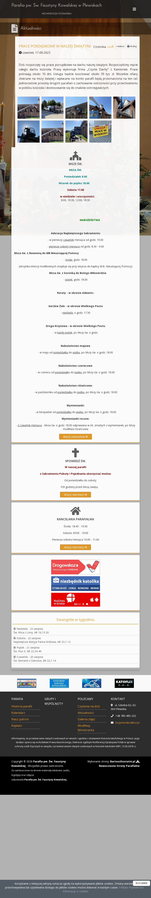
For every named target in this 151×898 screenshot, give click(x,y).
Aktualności (30, 28)
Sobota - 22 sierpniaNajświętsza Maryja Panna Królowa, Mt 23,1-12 (42, 640)
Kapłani (16, 726)
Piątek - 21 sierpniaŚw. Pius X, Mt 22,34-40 (27, 649)
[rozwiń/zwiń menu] (135, 9)
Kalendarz (18, 713)
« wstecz (120, 46)
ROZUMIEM (141, 883)
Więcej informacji (74, 494)
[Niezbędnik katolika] (75, 583)
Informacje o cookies (75, 891)
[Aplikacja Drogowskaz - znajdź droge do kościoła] (75, 566)
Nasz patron (20, 719)
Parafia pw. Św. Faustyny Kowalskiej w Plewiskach (56, 9)
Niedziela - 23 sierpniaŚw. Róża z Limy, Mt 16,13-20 (31, 630)
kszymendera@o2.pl (127, 722)
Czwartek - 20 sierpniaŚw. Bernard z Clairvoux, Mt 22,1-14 (34, 658)
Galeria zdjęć (86, 719)
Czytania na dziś (89, 706)
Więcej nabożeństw (74, 436)
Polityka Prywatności (131, 887)
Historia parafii (21, 706)
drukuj (133, 46)
